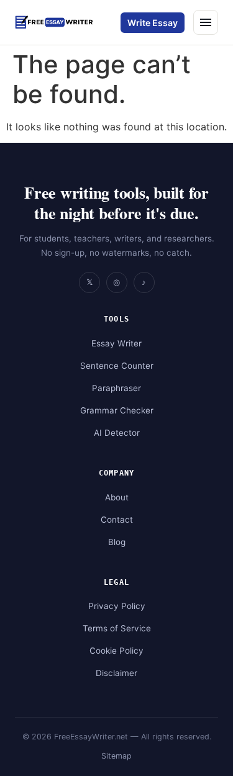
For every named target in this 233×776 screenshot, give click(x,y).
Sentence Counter (116, 366)
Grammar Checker (116, 410)
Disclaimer (116, 673)
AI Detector (117, 433)
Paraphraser (116, 388)
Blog (117, 542)
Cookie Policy (116, 651)
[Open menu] (205, 22)
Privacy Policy (116, 606)
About (117, 497)
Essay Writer (116, 343)
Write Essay (152, 22)
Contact (117, 520)
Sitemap (116, 755)
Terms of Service (117, 628)
